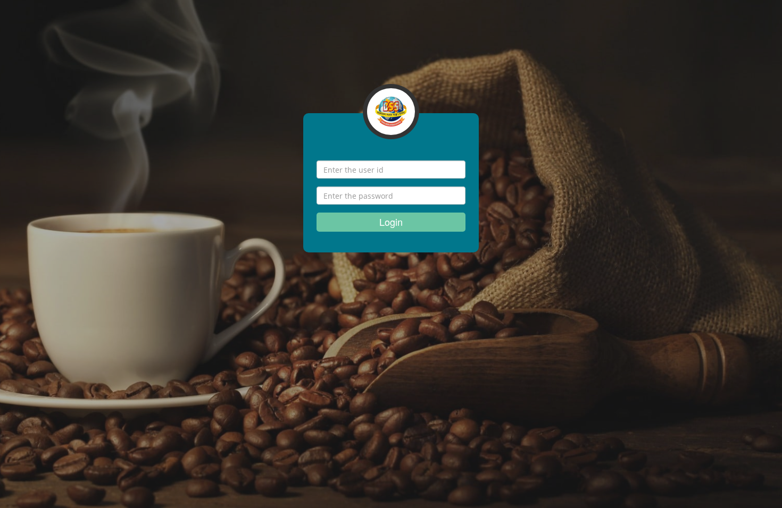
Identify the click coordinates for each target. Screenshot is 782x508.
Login (391, 221)
